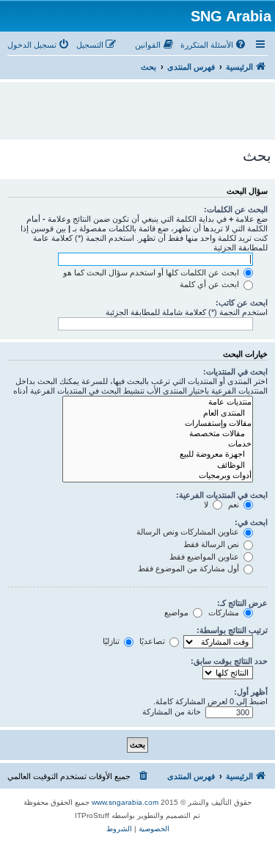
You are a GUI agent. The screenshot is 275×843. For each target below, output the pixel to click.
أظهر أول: (251, 691)
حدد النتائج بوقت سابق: (229, 660)
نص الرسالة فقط (212, 544)
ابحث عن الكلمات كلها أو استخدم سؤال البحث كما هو (152, 272)
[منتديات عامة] (158, 402)
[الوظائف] (158, 465)
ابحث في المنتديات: (235, 371)
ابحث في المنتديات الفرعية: (222, 495)
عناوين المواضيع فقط (205, 556)
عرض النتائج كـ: (242, 602)
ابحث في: (251, 522)
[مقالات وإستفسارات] (158, 424)
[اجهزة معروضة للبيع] (158, 454)
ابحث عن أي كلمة (210, 284)
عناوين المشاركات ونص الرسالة (188, 531)
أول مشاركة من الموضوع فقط (189, 568)
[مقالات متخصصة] (158, 434)
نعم (234, 504)
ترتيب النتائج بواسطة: (232, 630)
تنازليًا (112, 641)
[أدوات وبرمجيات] (158, 476)
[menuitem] (214, 45)
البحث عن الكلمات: (236, 209)
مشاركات (224, 612)
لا (207, 504)
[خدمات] (158, 444)
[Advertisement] (134, 104)
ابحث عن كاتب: (242, 302)
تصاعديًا (153, 641)
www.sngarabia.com (125, 802)
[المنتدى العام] (158, 413)
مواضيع (177, 612)
